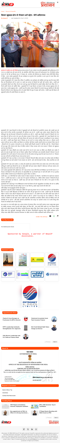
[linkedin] (32, 429)
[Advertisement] (29, 243)
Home (2, 11)
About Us (5, 348)
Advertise (5, 393)
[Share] (58, 216)
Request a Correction (9, 386)
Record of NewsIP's (11, 11)
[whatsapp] (36, 429)
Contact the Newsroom (9, 395)
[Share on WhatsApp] (54, 216)
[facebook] (23, 429)
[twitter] (28, 429)
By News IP (4, 18)
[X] (50, 216)
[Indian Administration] (47, 4)
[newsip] (7, 4)
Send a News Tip (7, 390)
